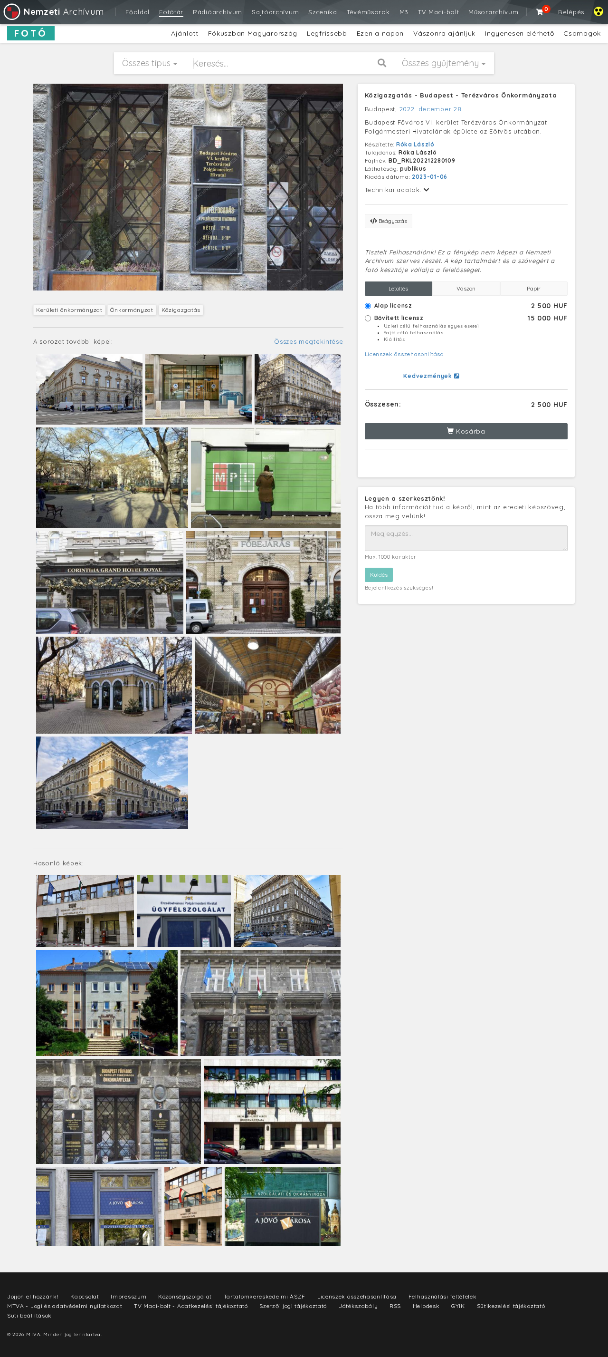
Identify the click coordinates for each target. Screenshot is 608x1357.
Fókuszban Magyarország (252, 33)
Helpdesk (426, 1305)
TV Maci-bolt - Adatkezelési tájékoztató (190, 1305)
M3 (403, 12)
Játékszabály (358, 1305)
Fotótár (171, 12)
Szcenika (322, 12)
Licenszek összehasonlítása (404, 354)
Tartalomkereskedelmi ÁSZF (265, 1296)
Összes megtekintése (308, 341)
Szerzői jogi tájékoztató (293, 1305)
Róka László (415, 144)
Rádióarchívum (217, 12)
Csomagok (582, 33)
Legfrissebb (327, 33)
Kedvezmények (428, 375)
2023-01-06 (429, 176)
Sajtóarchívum (275, 12)
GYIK (458, 1305)
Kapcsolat (84, 1296)
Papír (534, 288)
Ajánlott (185, 33)
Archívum (64, 11)
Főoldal (137, 12)
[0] (540, 12)
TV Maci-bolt (438, 12)
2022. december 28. (431, 109)
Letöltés (398, 288)
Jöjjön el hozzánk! (33, 1296)
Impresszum (128, 1296)
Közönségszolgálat (185, 1296)
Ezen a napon (380, 33)
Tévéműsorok (368, 12)
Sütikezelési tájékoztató (511, 1305)
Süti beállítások (29, 1315)
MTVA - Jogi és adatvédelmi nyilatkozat (65, 1305)
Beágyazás (392, 220)
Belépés (571, 12)
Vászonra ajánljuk (444, 33)
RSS (395, 1305)
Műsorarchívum (493, 12)
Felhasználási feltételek (442, 1296)
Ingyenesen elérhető (519, 33)
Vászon (465, 288)
